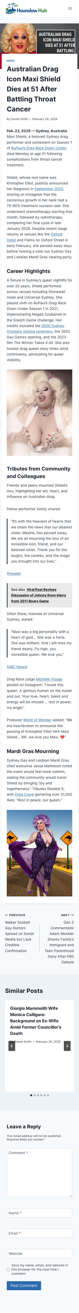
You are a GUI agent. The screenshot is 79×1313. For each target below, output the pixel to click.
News (11, 60)
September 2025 (49, 189)
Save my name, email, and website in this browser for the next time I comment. (39, 1269)
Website (15, 1254)
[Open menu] (70, 8)
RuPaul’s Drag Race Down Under (38, 148)
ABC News (17, 667)
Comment (18, 1153)
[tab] (31, 1095)
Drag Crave (24, 794)
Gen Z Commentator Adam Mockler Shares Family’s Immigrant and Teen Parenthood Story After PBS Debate (59, 938)
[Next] (67, 1046)
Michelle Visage (49, 679)
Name (15, 1213)
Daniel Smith (19, 119)
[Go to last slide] (11, 1046)
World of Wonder (37, 720)
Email (15, 1233)
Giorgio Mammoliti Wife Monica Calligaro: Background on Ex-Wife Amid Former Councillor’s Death (35, 1021)
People (14, 573)
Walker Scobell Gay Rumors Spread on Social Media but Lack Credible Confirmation (19, 933)
